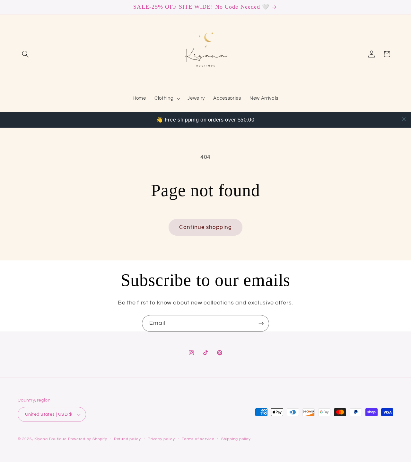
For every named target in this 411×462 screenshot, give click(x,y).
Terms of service (198, 439)
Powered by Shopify (87, 439)
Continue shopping (205, 227)
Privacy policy (161, 439)
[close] (404, 119)
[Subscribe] (261, 323)
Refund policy (127, 439)
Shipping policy (236, 439)
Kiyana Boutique (50, 439)
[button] (25, 54)
